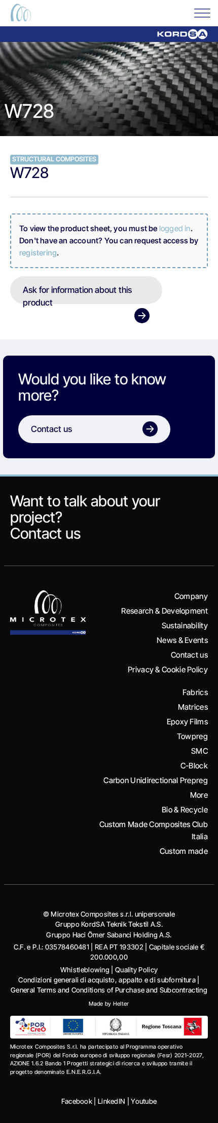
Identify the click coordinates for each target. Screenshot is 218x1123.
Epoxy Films (187, 721)
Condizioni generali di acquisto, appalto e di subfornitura (106, 980)
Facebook (76, 1101)
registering (38, 252)
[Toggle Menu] (202, 12)
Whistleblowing (85, 970)
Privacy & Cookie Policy (168, 669)
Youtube (144, 1101)
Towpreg (192, 736)
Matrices (193, 707)
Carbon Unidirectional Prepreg (155, 780)
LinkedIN (111, 1101)
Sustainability (185, 625)
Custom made (184, 851)
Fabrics (195, 692)
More (199, 795)
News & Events (182, 640)
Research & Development (164, 611)
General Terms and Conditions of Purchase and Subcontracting (109, 990)
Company (191, 596)
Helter (121, 1003)
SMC (199, 751)
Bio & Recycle (185, 809)
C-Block (194, 765)
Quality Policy (136, 970)
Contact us (45, 533)
